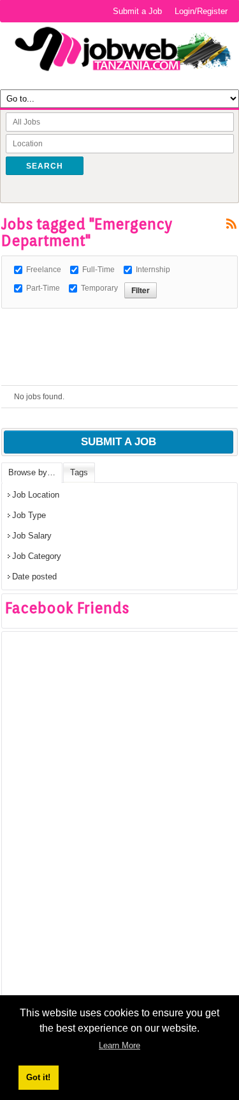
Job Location (35, 495)
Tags (79, 472)
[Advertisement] (120, 324)
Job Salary (32, 535)
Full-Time (98, 269)
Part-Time (43, 288)
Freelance (43, 269)
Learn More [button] (119, 1045)
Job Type (29, 515)
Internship (153, 269)
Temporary (99, 288)
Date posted (34, 576)
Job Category (36, 556)
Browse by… (31, 472)
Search (44, 166)
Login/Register (201, 11)
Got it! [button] (38, 1077)
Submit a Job (137, 11)
